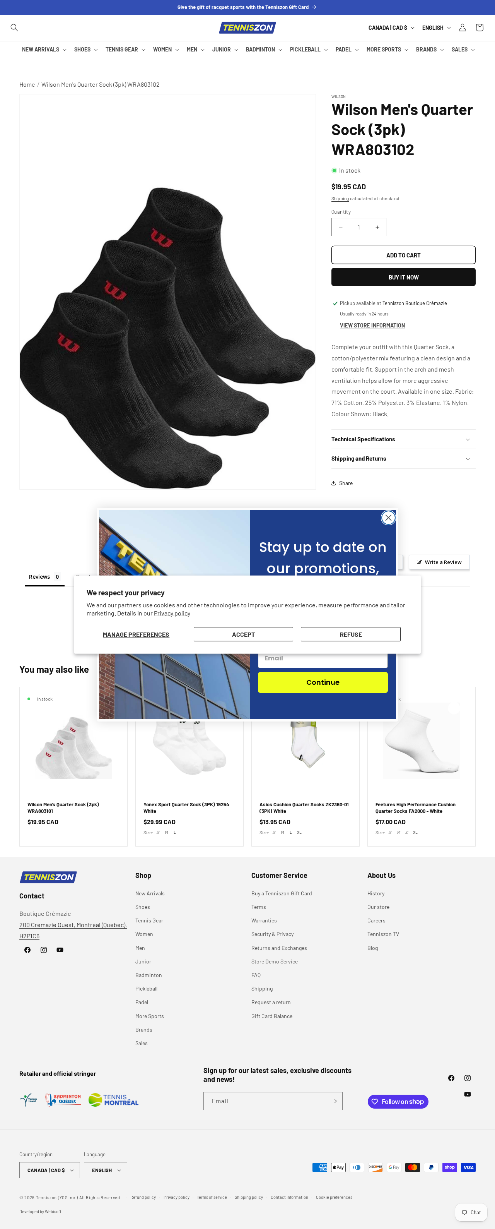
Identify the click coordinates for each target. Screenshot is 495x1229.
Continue (323, 682)
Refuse (351, 634)
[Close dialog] (388, 518)
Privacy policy (172, 613)
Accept (243, 634)
